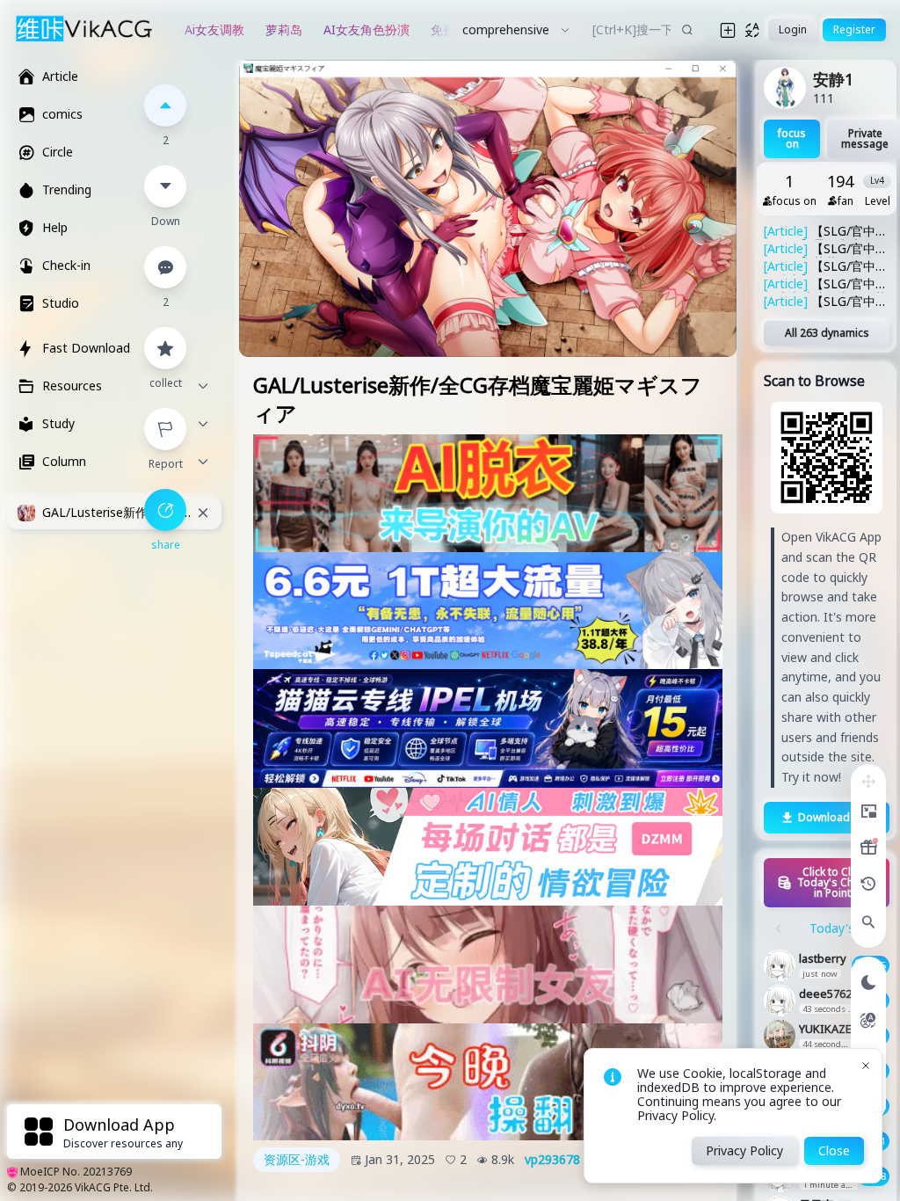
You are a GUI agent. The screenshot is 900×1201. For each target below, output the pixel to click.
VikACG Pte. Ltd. (114, 1187)
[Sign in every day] (868, 847)
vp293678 (552, 1160)
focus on (792, 138)
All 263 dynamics (827, 332)
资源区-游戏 (297, 1159)
